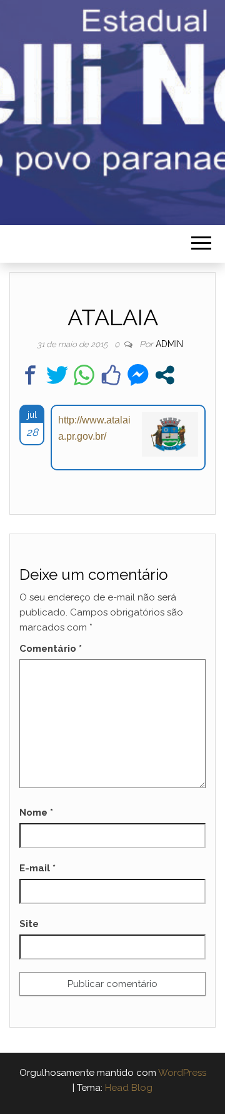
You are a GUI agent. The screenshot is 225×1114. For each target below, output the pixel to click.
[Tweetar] (57, 375)
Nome (36, 812)
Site (29, 923)
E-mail (37, 868)
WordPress (182, 1072)
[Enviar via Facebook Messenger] (138, 375)
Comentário (50, 648)
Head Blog (128, 1087)
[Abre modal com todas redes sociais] (165, 375)
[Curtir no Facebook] (111, 375)
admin (169, 344)
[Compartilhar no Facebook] (30, 375)
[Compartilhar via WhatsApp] (84, 375)
